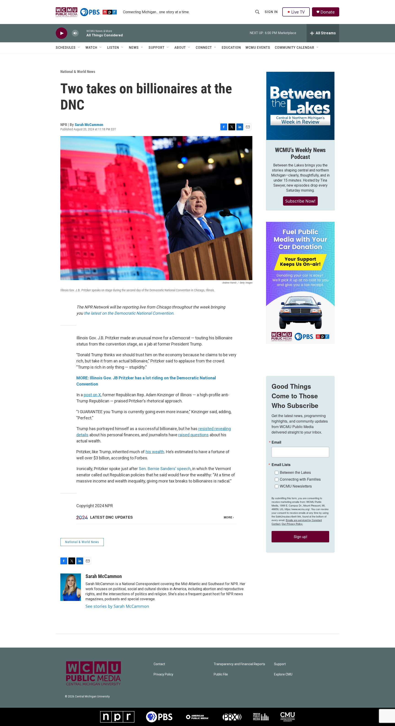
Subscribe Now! (300, 201)
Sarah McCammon (89, 124)
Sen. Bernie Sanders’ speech (165, 468)
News (134, 47)
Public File (221, 674)
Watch (91, 47)
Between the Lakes (295, 472)
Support (157, 47)
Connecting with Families (300, 479)
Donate (327, 12)
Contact (159, 664)
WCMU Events (258, 47)
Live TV (298, 12)
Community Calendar (294, 47)
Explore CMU (283, 674)
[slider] (82, 33)
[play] (61, 33)
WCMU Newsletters (296, 486)
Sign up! (300, 536)
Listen (113, 47)
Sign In (271, 12)
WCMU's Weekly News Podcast (300, 153)
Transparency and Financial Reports (239, 664)
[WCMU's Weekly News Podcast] (300, 106)
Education (231, 47)
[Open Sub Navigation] (79, 47)
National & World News (77, 71)
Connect (204, 47)
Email (276, 442)
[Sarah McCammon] (70, 587)
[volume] (75, 33)
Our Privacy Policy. (292, 523)
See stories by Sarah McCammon (117, 606)
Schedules (66, 47)
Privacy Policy (163, 674)
